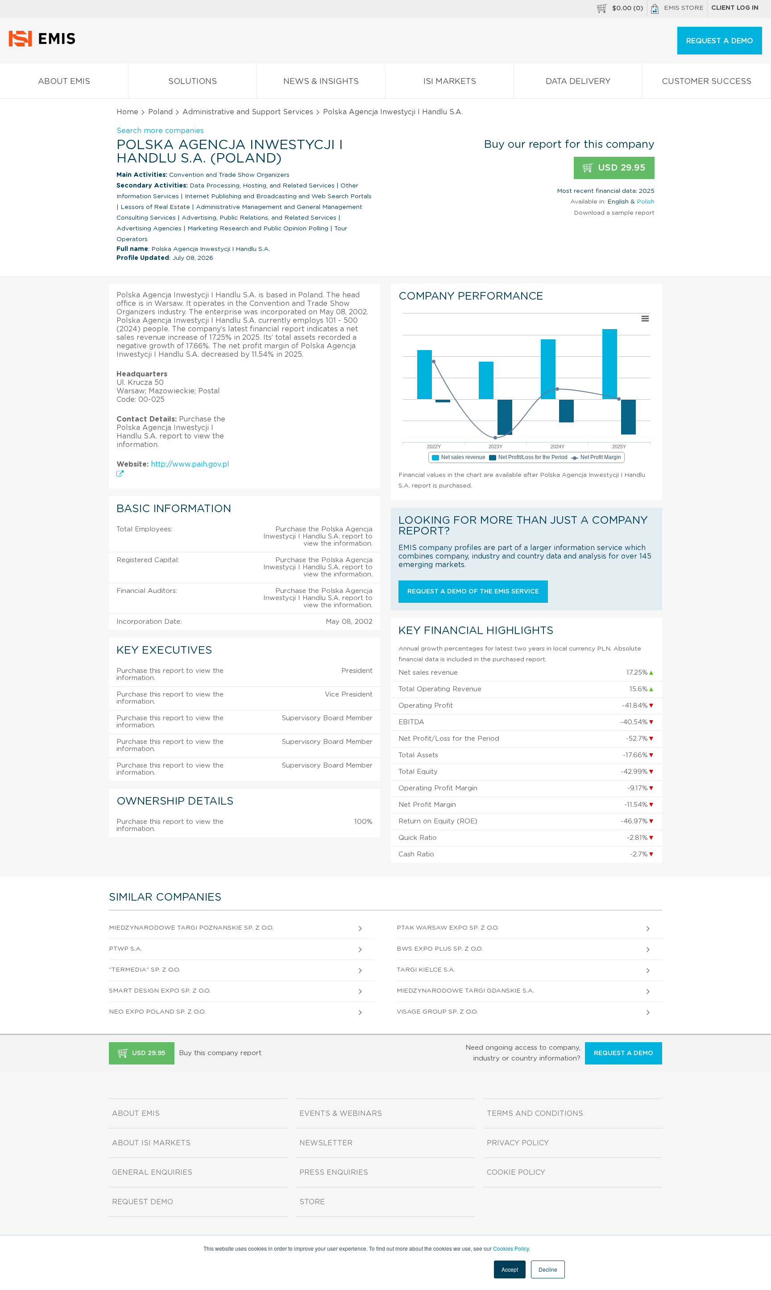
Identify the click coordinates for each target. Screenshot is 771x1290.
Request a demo (623, 1053)
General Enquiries (152, 1172)
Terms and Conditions (535, 1113)
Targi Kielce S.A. (426, 970)
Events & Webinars (340, 1113)
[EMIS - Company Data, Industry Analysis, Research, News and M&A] (44, 44)
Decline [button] (548, 1269)
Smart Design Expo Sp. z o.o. (160, 991)
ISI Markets (449, 82)
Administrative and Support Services (247, 112)
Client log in (735, 8)
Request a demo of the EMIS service (473, 592)
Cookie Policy (516, 1172)
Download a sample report (614, 213)
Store (312, 1202)
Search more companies (160, 130)
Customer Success (706, 82)
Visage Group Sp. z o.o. (437, 1012)
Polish (646, 202)
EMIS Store (684, 8)
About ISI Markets (151, 1143)
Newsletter (325, 1143)
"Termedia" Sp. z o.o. (144, 970)
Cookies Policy (511, 1248)
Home (127, 112)
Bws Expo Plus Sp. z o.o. (440, 949)
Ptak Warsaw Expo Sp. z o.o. (448, 928)
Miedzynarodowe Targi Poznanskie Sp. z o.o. (191, 928)
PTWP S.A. (125, 949)
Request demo (142, 1202)
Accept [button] (510, 1269)
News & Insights (321, 82)
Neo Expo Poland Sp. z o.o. (157, 1012)
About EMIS (64, 82)
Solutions (192, 82)
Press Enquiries (333, 1172)
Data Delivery (578, 82)
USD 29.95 (620, 167)
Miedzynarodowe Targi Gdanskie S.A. (465, 991)
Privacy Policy (518, 1143)
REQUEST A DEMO (719, 41)
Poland (160, 112)
